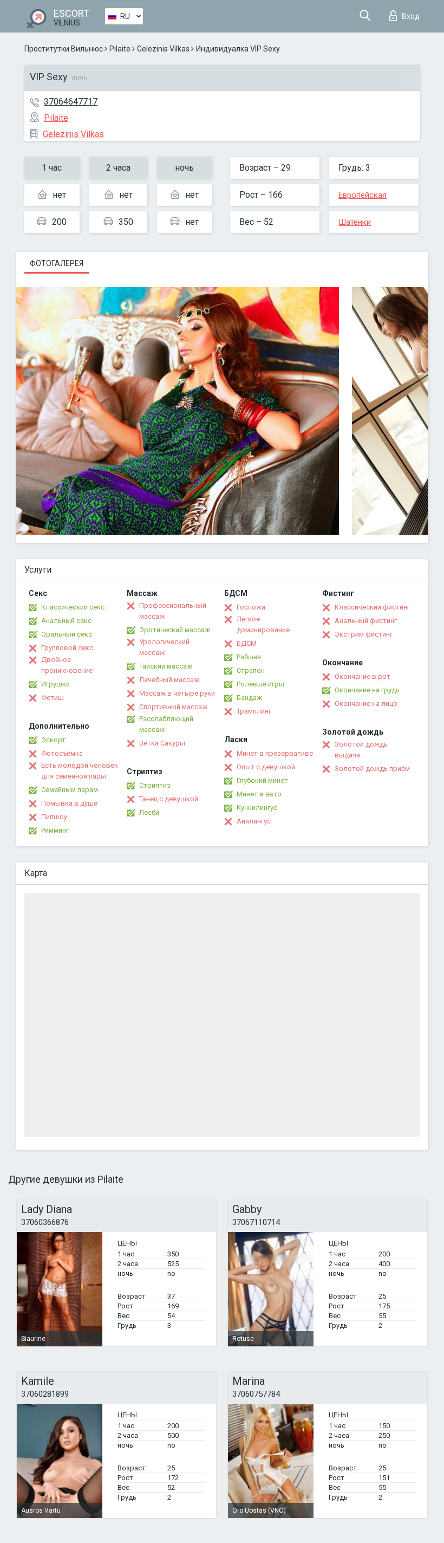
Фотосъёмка (62, 753)
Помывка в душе (69, 803)
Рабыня (249, 657)
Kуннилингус (257, 807)
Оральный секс (66, 634)
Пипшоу (54, 817)
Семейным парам (69, 790)
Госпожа (251, 607)
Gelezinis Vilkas (163, 48)
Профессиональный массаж (172, 610)
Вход (411, 16)
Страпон (251, 670)
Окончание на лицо (366, 703)
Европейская (362, 195)
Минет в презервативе (275, 753)
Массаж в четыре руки (177, 693)
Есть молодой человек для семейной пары (79, 770)
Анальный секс (66, 621)
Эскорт (53, 740)
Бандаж (249, 697)
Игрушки (55, 684)
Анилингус (254, 821)
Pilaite (119, 48)
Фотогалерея (56, 263)
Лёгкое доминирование (263, 624)
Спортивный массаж (173, 707)
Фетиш (52, 697)
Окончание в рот (362, 676)
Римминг (55, 830)
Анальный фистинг (366, 621)
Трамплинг (254, 711)
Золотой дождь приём (372, 768)
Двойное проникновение (67, 665)
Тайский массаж (165, 666)
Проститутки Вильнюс (63, 48)
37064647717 (70, 101)
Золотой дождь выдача (361, 749)
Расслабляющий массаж (166, 724)
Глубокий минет (262, 780)
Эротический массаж (174, 630)
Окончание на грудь (367, 690)
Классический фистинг (372, 607)
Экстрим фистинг (364, 634)
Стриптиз (155, 785)
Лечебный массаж (169, 680)
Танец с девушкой (168, 799)
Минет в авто (259, 794)
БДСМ (247, 643)
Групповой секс (67, 648)
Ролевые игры (260, 684)
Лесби (149, 812)
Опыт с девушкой (266, 767)
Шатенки (354, 222)
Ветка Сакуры (162, 743)
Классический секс (73, 607)
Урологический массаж (164, 647)
